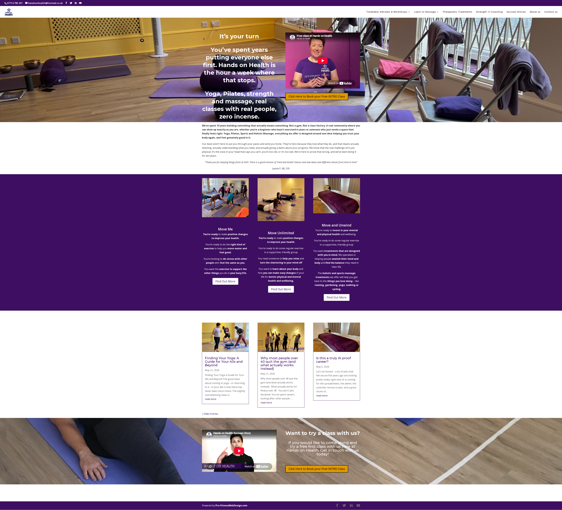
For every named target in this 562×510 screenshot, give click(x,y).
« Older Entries (210, 413)
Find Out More (225, 281)
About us (535, 12)
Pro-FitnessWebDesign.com (231, 505)
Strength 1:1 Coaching (489, 12)
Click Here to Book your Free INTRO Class (317, 96)
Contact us (551, 12)
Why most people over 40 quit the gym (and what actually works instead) (279, 363)
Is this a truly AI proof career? (333, 360)
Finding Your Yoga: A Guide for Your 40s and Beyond (224, 361)
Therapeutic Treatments (457, 12)
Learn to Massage (425, 12)
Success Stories (516, 12)
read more (210, 399)
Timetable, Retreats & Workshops (386, 12)
